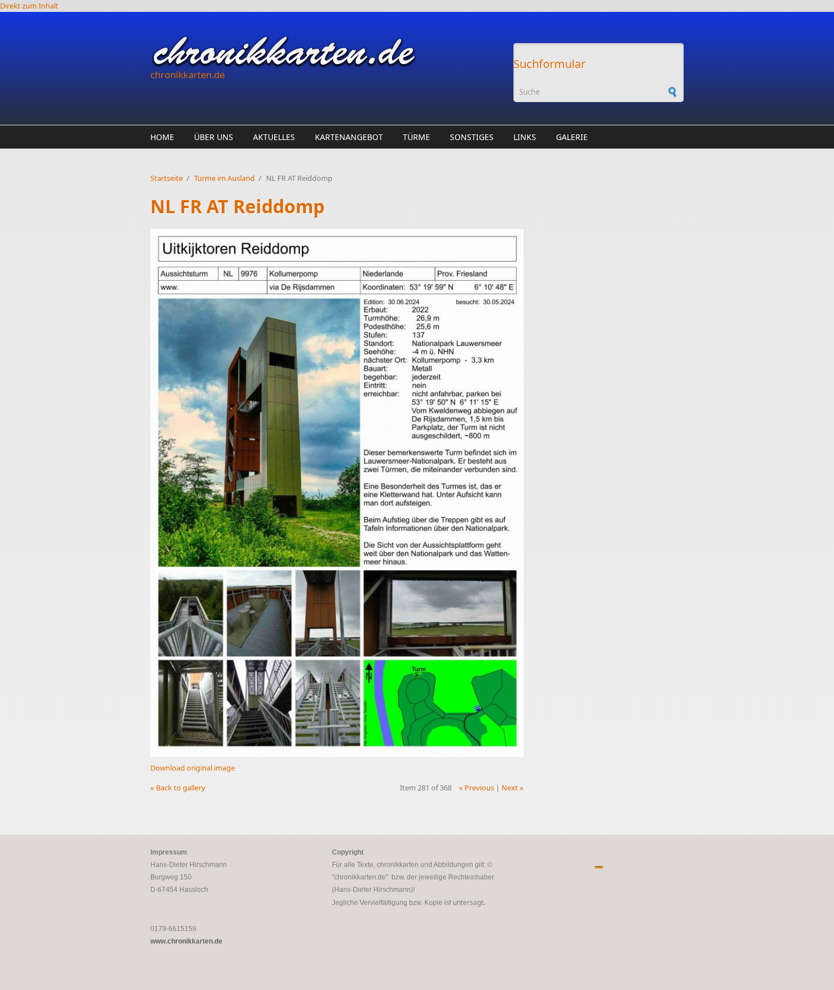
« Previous (476, 787)
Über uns (213, 137)
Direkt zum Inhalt (29, 6)
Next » (513, 787)
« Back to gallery (177, 787)
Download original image (192, 768)
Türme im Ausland (224, 178)
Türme (416, 137)
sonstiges (472, 137)
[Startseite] (326, 52)
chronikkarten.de (187, 74)
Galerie (572, 137)
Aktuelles (274, 137)
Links (524, 137)
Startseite (166, 178)
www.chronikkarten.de (186, 941)
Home (162, 137)
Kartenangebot (349, 137)
